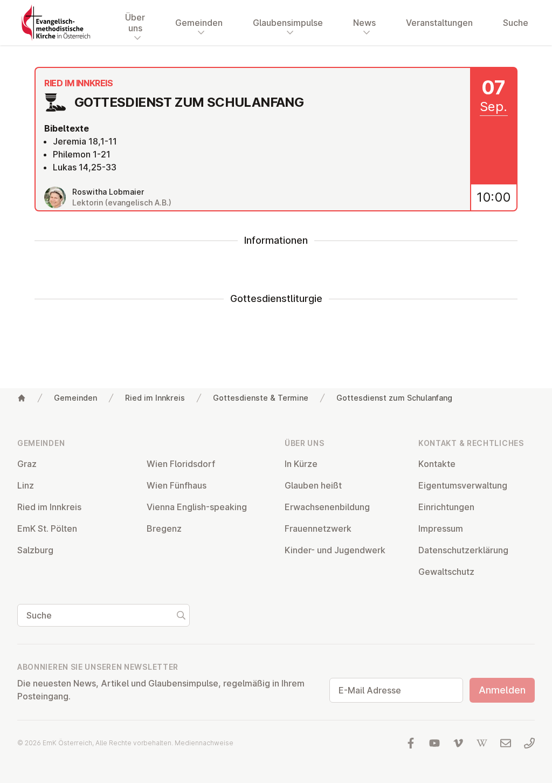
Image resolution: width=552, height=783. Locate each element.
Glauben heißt (313, 485)
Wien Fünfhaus (176, 485)
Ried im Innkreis (155, 397)
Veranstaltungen (439, 22)
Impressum (440, 528)
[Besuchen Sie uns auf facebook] (410, 743)
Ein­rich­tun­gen (446, 507)
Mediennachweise (204, 743)
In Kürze (301, 463)
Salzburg (35, 550)
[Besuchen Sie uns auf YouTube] (434, 743)
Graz (27, 463)
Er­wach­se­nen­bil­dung (327, 507)
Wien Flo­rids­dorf (181, 463)
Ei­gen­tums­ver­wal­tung (462, 485)
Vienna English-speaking (197, 507)
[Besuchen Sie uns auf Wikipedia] (482, 743)
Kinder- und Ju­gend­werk (335, 550)
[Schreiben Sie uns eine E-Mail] (505, 743)
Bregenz (164, 528)
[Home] (21, 398)
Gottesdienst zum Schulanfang (394, 397)
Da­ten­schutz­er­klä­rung (463, 550)
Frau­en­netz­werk (318, 528)
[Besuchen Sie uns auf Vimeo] (458, 743)
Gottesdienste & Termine (260, 397)
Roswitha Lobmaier (108, 191)
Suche (515, 22)
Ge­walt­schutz (446, 571)
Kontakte (437, 463)
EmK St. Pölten (47, 528)
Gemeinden (75, 397)
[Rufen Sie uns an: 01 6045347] (529, 743)
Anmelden (502, 690)
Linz (25, 485)
